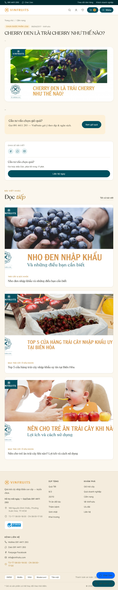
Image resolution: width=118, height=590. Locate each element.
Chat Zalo (29, 2)
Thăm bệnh (54, 507)
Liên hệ (87, 512)
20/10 (51, 496)
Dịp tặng (54, 481)
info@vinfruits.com (17, 557)
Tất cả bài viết (106, 198)
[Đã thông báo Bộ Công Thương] (14, 525)
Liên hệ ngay (59, 174)
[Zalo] (17, 151)
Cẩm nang (21, 20)
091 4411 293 (13, 2)
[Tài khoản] (76, 10)
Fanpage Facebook (17, 552)
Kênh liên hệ (12, 537)
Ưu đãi (87, 507)
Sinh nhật (53, 512)
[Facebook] (10, 151)
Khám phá (89, 481)
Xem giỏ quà (91, 124)
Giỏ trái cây (89, 486)
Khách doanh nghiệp (104, 2)
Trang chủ (9, 20)
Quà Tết (52, 486)
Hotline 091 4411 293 (18, 542)
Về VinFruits (89, 501)
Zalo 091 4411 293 (17, 547)
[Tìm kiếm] (69, 10)
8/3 (50, 491)
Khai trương (54, 517)
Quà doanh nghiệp (92, 491)
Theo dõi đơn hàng (85, 2)
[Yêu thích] (83, 10)
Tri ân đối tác (55, 501)
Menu (108, 10)
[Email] (24, 151)
